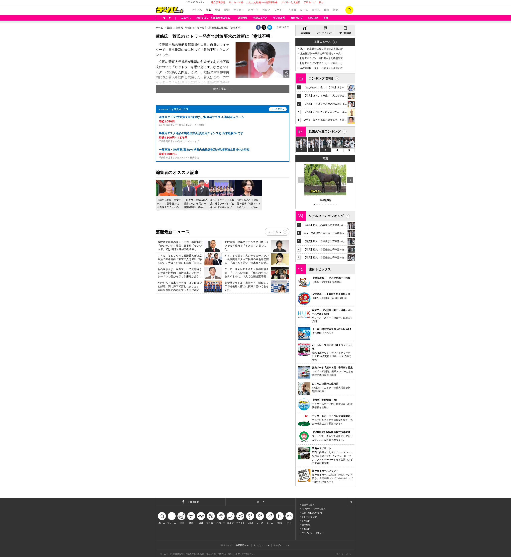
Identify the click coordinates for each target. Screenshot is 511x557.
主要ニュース (322, 41)
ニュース (186, 17)
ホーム (159, 27)
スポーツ (253, 9)
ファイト (279, 9)
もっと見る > (277, 109)
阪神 (227, 9)
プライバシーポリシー (313, 533)
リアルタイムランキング (326, 216)
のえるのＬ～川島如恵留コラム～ (214, 17)
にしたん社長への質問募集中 (262, 2)
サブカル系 (279, 17)
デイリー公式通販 (290, 2)
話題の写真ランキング (325, 131)
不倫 (325, 17)
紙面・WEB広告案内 (312, 513)
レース (304, 9)
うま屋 (292, 9)
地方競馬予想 (218, 2)
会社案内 (306, 521)
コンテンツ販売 (309, 517)
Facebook (193, 502)
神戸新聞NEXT (242, 545)
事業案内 (306, 529)
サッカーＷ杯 (236, 2)
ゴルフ (266, 9)
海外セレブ (297, 17)
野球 (217, 9)
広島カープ (310, 2)
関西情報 (243, 17)
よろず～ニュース (282, 545)
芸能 (208, 9)
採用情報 (306, 525)
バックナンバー (325, 33)
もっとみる (274, 232)
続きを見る (219, 88)
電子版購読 (345, 33)
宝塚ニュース (260, 17)
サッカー (239, 9)
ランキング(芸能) (321, 78)
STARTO (313, 17)
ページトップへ (351, 502)
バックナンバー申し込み (314, 508)
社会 (335, 9)
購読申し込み (308, 504)
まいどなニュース (261, 545)
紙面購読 (305, 33)
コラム (316, 9)
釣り (321, 2)
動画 (326, 9)
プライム (197, 9)
